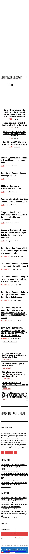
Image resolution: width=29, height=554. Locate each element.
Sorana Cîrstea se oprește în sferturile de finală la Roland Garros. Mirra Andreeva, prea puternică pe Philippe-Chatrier (14, 113)
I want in (14, 534)
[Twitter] (11, 452)
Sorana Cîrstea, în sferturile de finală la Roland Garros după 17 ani (14, 124)
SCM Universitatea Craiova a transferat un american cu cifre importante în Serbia (13, 374)
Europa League (6, 368)
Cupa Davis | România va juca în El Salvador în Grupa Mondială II (14, 264)
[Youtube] (15, 452)
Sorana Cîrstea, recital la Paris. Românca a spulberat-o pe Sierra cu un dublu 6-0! (14, 133)
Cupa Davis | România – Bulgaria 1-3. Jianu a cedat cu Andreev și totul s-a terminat (14, 279)
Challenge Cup (11, 102)
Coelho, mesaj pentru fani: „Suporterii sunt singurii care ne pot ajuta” (15, 384)
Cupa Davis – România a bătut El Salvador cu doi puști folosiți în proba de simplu (14, 250)
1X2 (11, 91)
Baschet (11, 98)
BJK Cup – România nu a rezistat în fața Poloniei (11, 187)
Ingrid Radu (17, 127)
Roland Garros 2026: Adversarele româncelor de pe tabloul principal (14, 143)
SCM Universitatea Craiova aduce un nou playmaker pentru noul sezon (14, 484)
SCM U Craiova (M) (7, 378)
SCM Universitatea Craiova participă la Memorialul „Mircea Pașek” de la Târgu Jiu (14, 513)
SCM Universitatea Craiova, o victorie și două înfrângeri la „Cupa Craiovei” (14, 498)
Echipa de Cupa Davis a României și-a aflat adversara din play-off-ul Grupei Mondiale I (14, 216)
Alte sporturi (11, 93)
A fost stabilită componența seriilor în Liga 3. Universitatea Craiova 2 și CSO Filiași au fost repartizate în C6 (14, 395)
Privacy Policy (18, 537)
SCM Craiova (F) (5, 502)
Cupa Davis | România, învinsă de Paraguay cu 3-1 (13, 174)
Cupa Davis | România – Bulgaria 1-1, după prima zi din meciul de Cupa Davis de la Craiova (14, 294)
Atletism (11, 95)
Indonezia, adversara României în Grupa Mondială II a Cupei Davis (14, 160)
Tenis (10, 119)
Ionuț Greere (17, 119)
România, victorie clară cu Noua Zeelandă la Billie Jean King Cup (14, 200)
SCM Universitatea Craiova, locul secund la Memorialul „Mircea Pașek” (14, 505)
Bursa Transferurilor (11, 100)
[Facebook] (2, 452)
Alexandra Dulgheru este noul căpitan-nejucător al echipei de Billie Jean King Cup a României (13, 234)
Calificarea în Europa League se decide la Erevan (13, 365)
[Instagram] (7, 452)
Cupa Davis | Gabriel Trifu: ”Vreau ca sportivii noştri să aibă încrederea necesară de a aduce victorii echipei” (14, 332)
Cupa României (6, 359)
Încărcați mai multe (10, 342)
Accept (11, 552)
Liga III (4, 399)
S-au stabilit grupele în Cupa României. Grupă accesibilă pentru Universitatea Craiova (14, 355)
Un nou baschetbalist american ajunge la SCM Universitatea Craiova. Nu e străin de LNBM (14, 476)
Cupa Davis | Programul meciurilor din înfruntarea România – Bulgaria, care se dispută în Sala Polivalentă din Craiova (14, 312)
